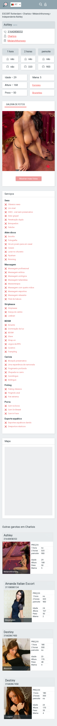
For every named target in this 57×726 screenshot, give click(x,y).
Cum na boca (14, 406)
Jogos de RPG (14, 344)
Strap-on (12, 340)
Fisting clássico (15, 389)
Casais (11, 248)
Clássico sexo (14, 204)
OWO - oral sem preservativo (20, 212)
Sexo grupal (13, 216)
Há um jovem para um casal (20, 244)
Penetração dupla (15, 220)
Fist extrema (13, 397)
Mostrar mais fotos (28, 178)
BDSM (11, 332)
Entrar (46, 3)
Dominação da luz (16, 329)
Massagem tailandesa (18, 280)
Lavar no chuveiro (15, 252)
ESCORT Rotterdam (11, 14)
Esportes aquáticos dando (19, 422)
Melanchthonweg (41, 14)
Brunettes (37, 92)
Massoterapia (14, 284)
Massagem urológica (17, 276)
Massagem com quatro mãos (21, 287)
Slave (10, 336)
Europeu (36, 85)
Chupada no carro (16, 372)
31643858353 (15, 31)
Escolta (11, 236)
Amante (11, 325)
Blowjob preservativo (17, 361)
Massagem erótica (16, 272)
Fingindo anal (14, 393)
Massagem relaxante (17, 295)
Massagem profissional (18, 268)
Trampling (12, 351)
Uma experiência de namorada (21, 364)
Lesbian (11, 316)
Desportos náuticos (17, 426)
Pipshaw (12, 255)
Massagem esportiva (17, 291)
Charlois (27, 14)
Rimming (12, 259)
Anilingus (12, 380)
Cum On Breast (14, 409)
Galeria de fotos (15, 104)
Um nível (12, 208)
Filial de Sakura (14, 299)
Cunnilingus (13, 376)
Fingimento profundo (17, 368)
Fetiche (11, 227)
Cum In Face (13, 413)
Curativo (11, 348)
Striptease (12, 308)
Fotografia (12, 240)
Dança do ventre (15, 312)
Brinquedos (13, 223)
